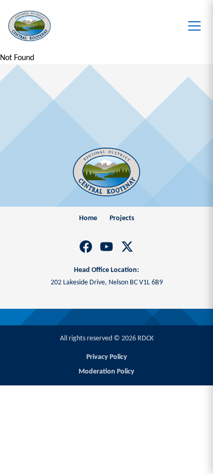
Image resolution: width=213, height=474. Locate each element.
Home (88, 218)
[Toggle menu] (194, 26)
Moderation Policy (106, 372)
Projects (122, 218)
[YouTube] (106, 246)
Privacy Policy (106, 357)
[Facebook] (86, 246)
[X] (127, 246)
